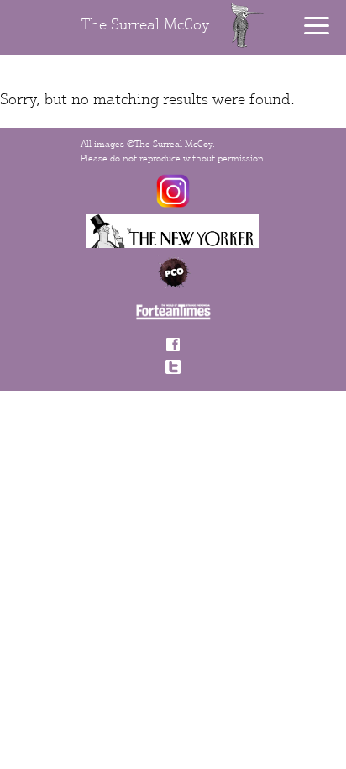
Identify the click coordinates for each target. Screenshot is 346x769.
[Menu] (316, 25)
